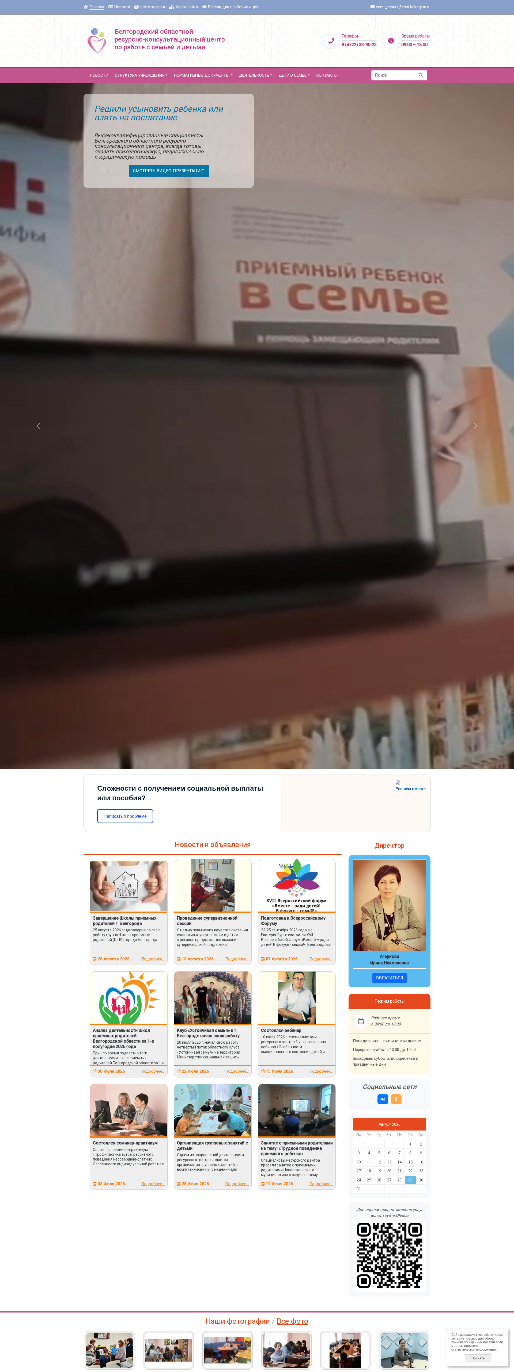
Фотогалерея (152, 7)
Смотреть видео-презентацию (169, 170)
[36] (404, 1350)
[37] (345, 1350)
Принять (478, 1358)
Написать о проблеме (125, 816)
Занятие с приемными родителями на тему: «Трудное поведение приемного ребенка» (297, 1148)
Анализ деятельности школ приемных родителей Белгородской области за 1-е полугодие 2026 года (123, 1038)
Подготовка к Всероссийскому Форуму (293, 921)
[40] (168, 1350)
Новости (122, 7)
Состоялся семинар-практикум (125, 1143)
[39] (227, 1350)
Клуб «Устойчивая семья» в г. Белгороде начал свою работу (208, 1033)
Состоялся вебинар (281, 1030)
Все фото (292, 1321)
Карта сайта (187, 7)
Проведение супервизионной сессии (207, 921)
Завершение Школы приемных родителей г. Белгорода (124, 921)
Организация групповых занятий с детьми (212, 1145)
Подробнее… (153, 959)
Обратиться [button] (389, 977)
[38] (286, 1350)
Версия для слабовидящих (233, 7)
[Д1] (110, 1350)
